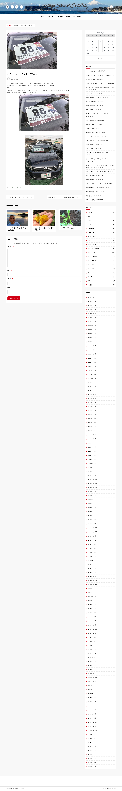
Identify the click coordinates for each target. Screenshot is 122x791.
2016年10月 (91, 633)
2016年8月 (91, 641)
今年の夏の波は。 (90, 110)
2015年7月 (91, 694)
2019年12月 (91, 479)
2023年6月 (91, 330)
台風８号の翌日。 (90, 200)
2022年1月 (91, 390)
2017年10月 (91, 584)
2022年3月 (91, 382)
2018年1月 (91, 572)
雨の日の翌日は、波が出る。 (93, 136)
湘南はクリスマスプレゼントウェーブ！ (96, 75)
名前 (9, 270)
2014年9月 (91, 734)
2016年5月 (91, 653)
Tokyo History (92, 260)
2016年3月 (91, 661)
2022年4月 (91, 378)
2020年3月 (91, 467)
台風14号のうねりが (91, 192)
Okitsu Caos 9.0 (90, 93)
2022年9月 (91, 358)
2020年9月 (91, 443)
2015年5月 (91, 702)
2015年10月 (91, 681)
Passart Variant (12, 71)
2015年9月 (91, 685)
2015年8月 (91, 690)
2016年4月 (91, 657)
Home (43, 16)
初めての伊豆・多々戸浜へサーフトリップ (97, 159)
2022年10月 (91, 354)
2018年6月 (91, 552)
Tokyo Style (91, 269)
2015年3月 (91, 710)
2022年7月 (91, 366)
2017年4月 (91, 609)
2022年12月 (91, 346)
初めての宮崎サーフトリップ (93, 97)
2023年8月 (91, 321)
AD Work (90, 212)
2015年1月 (91, 718)
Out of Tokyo (91, 232)
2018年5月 (91, 556)
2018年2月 (91, 568)
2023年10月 (91, 313)
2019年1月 (91, 524)
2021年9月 (91, 402)
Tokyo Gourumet (92, 256)
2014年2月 (91, 762)
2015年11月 (91, 677)
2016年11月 (91, 629)
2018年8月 (91, 544)
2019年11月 (91, 483)
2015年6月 (91, 698)
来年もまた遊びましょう (92, 71)
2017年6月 (91, 601)
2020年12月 (91, 435)
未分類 (90, 285)
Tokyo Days (59, 16)
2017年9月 (91, 588)
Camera (90, 220)
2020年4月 (91, 463)
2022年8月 (91, 362)
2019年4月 (91, 512)
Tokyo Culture (92, 244)
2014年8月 (91, 738)
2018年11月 (91, 532)
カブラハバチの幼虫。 (67, 228)
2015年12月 (91, 673)
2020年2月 (91, 471)
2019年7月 (91, 499)
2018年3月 (91, 564)
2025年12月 (91, 297)
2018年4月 (91, 560)
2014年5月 (91, 750)
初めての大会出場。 (91, 105)
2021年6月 (91, 410)
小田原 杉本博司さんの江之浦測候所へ (96, 171)
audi (89, 216)
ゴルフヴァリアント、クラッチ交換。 (96, 140)
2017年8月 (91, 592)
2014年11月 (91, 726)
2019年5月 (91, 508)
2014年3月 (91, 758)
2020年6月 (91, 455)
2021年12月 (91, 394)
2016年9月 (91, 637)
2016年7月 (91, 645)
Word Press (91, 277)
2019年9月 (91, 491)
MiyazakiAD (77, 16)
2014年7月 (91, 742)
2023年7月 (91, 325)
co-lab (89, 224)
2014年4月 (91, 754)
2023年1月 (91, 342)
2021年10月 (91, 398)
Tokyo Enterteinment (93, 248)
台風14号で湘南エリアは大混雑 (94, 188)
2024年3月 (91, 305)
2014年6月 (91, 746)
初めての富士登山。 (91, 120)
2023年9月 (91, 317)
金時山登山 (89, 128)
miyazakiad (13, 78)
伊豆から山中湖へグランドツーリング (96, 184)
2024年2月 (91, 309)
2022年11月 (91, 350)
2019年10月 (91, 487)
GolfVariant (91, 228)
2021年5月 (91, 414)
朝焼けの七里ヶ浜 (90, 179)
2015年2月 (91, 714)
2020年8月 (91, 447)
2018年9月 (91, 540)
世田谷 (90, 281)
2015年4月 (91, 706)
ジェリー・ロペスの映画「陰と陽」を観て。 (97, 152)
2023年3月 (91, 334)
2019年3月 (91, 516)
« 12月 (100, 59)
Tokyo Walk (91, 273)
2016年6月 (91, 649)
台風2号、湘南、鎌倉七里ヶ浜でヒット (96, 83)
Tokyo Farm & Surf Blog (66, 6)
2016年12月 (91, 625)
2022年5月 (91, 374)
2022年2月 (91, 386)
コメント (10, 247)
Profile (68, 16)
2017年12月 (91, 576)
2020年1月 (91, 475)
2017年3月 (91, 613)
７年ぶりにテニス (90, 79)
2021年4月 (91, 419)
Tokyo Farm (91, 252)
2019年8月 (91, 495)
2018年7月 (91, 548)
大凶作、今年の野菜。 (92, 101)
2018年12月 (91, 528)
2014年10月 (91, 730)
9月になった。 (90, 196)
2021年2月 (91, 427)
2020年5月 (91, 459)
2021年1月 (91, 431)
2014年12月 (91, 722)
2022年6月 (91, 370)
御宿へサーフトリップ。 (92, 124)
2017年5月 (91, 605)
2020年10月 (91, 439)
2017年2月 (91, 617)
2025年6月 (91, 301)
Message (50, 16)
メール (10, 279)
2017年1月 (91, 621)
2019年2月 (91, 520)
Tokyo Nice (91, 264)
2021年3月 (91, 423)
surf (89, 240)
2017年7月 (91, 597)
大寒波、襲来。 (90, 148)
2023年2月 (91, 338)
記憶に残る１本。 (90, 144)
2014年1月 (91, 766)
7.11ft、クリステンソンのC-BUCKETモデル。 (98, 114)
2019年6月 (91, 503)
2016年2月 (91, 665)
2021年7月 (91, 406)
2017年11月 (91, 580)
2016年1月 (91, 669)
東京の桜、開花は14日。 (92, 132)
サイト (9, 288)
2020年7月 (91, 451)
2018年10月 (91, 536)
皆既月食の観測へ (90, 175)
